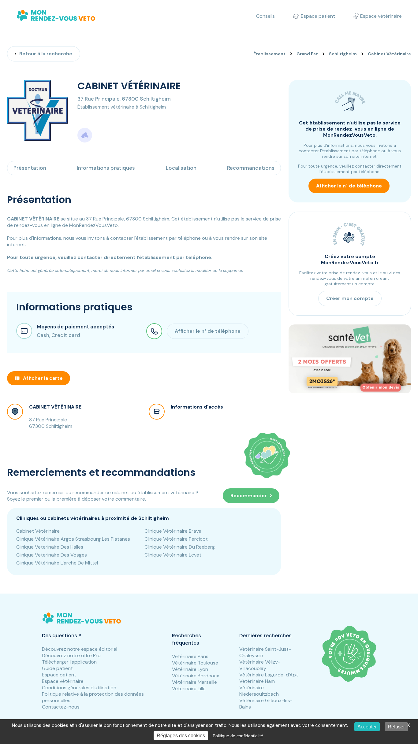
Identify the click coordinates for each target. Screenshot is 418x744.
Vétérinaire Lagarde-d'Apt (268, 675)
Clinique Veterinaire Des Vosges (51, 555)
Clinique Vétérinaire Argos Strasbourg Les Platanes (73, 539)
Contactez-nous (61, 707)
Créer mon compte (350, 298)
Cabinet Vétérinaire (38, 531)
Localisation (181, 168)
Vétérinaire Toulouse (195, 663)
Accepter (367, 726)
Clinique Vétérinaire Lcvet (172, 555)
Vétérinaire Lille (189, 688)
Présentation (29, 168)
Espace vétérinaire (63, 681)
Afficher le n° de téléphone (349, 186)
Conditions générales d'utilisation (79, 687)
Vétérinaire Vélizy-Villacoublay (259, 665)
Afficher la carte (43, 378)
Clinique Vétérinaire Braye (172, 531)
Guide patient (57, 668)
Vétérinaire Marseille (194, 682)
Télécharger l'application (69, 662)
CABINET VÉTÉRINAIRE (55, 407)
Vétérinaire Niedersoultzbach (259, 690)
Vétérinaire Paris (190, 656)
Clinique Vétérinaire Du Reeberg (179, 547)
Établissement (269, 54)
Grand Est (307, 54)
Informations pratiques (106, 168)
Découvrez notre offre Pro (71, 655)
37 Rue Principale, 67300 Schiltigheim (124, 98)
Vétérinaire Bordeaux (195, 675)
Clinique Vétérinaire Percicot (176, 539)
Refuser (396, 726)
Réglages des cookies (181, 735)
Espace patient (59, 675)
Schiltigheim (343, 54)
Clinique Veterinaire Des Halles (49, 547)
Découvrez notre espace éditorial (79, 649)
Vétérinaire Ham (257, 681)
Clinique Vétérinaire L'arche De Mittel (57, 563)
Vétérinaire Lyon (190, 669)
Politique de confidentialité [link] (238, 735)
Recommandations (250, 168)
